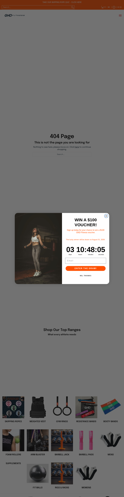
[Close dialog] (106, 216)
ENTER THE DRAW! (86, 268)
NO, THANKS (85, 276)
